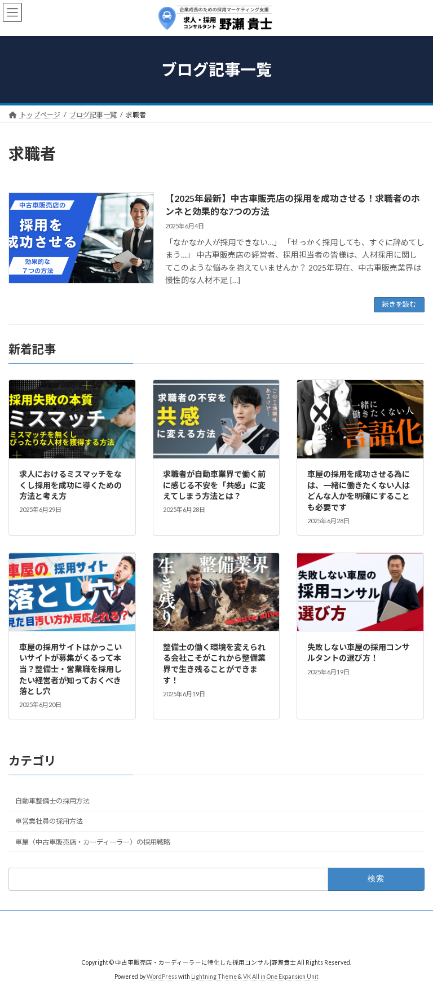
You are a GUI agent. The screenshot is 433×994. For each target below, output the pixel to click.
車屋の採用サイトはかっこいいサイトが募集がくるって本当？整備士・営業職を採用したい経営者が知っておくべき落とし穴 (70, 668)
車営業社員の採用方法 (49, 821)
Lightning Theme (214, 976)
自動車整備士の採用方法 (52, 801)
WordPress (162, 976)
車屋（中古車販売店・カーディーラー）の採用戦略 (92, 841)
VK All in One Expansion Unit (281, 976)
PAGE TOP (412, 952)
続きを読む (399, 304)
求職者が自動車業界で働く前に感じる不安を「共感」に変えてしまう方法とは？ (214, 485)
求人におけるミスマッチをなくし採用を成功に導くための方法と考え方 (70, 485)
